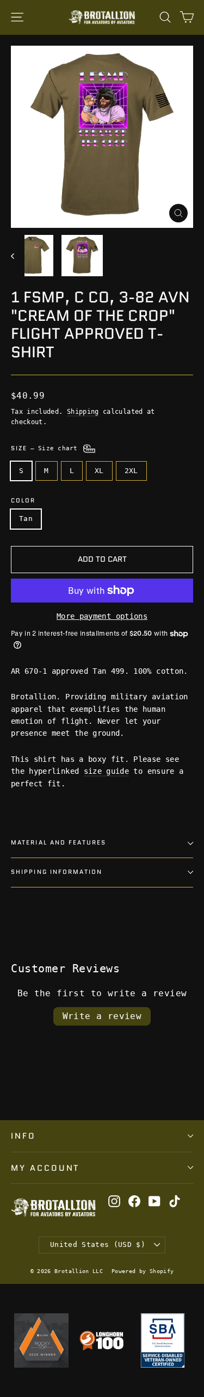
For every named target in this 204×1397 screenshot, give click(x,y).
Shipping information (56, 872)
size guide (106, 771)
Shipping (83, 411)
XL (99, 471)
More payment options (102, 616)
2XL (131, 471)
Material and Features (58, 843)
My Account (45, 1168)
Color (23, 501)
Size (46, 448)
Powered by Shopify (143, 1271)
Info (23, 1135)
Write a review (102, 1016)
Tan (26, 518)
